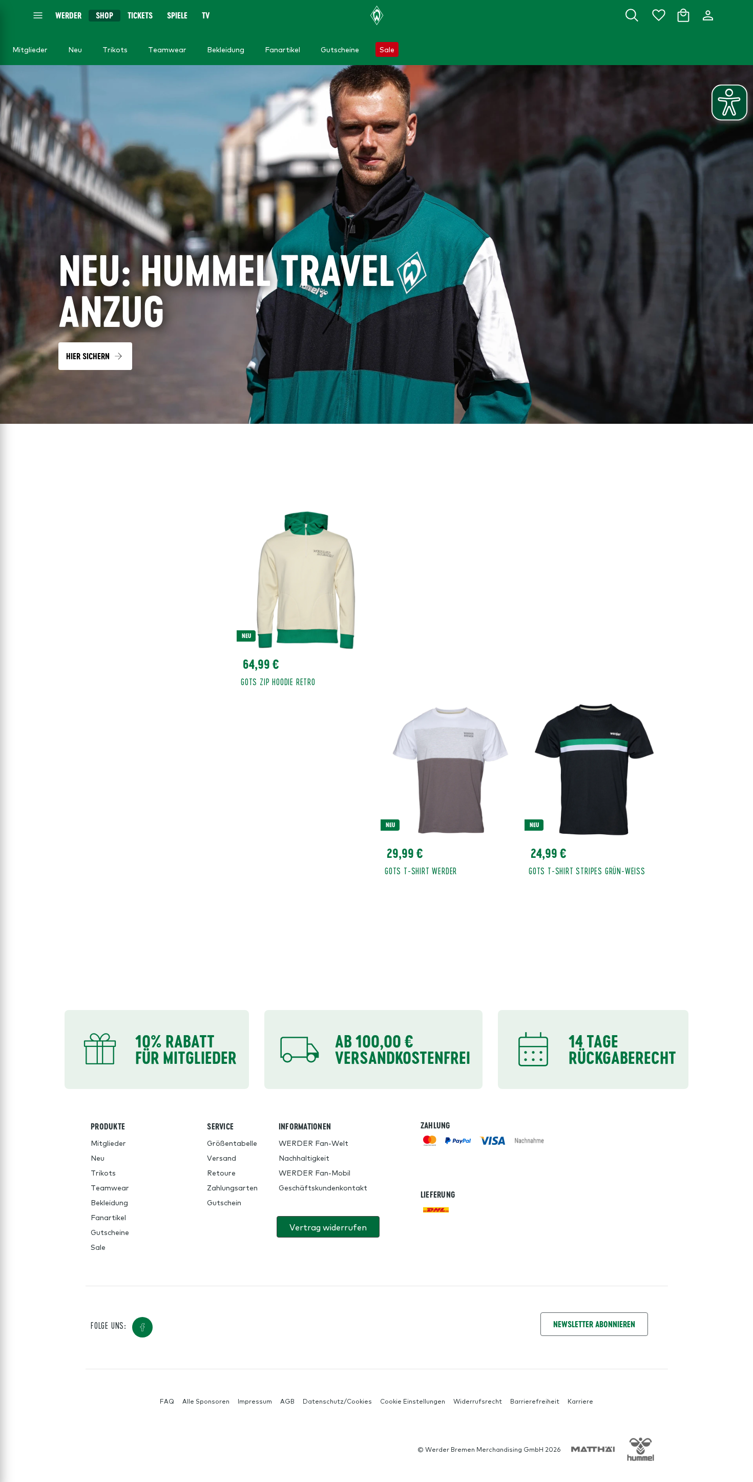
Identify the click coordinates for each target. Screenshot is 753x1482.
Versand (221, 1157)
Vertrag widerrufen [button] (328, 1226)
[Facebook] (142, 1327)
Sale (98, 1246)
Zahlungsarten (232, 1187)
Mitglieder (108, 1142)
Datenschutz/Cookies (337, 1401)
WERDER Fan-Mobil (314, 1172)
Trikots (103, 1172)
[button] (95, 356)
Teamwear (110, 1187)
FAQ (167, 1401)
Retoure (221, 1172)
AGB (287, 1401)
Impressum (255, 1401)
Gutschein (224, 1202)
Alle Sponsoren (205, 1401)
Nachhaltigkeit (304, 1157)
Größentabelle (232, 1142)
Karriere (580, 1401)
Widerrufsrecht (477, 1401)
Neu (97, 1157)
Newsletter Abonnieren (594, 1324)
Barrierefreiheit (534, 1401)
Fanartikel (108, 1217)
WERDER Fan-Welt (313, 1142)
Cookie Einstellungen (412, 1401)
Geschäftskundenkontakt (323, 1187)
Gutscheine (110, 1232)
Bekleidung (109, 1202)
